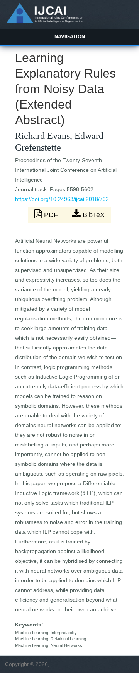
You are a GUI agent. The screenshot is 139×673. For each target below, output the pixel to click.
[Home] (45, 21)
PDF (51, 215)
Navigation (69, 37)
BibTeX (93, 215)
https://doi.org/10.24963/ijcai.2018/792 (62, 199)
